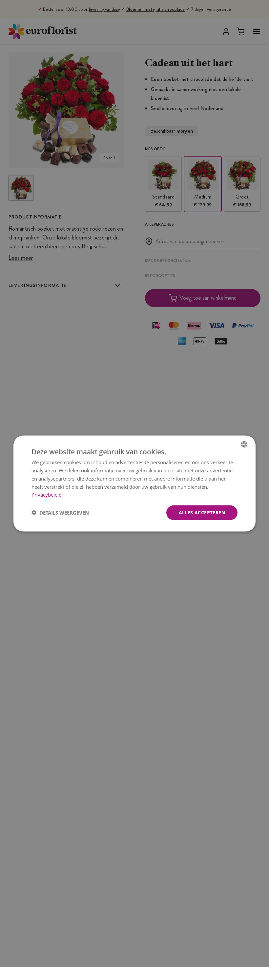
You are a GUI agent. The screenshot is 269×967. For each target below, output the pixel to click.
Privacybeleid (46, 494)
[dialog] (134, 484)
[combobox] (244, 444)
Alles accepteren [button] (202, 512)
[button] (60, 512)
